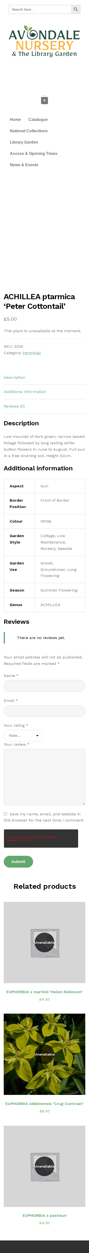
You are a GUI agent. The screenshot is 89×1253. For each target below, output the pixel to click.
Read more (47, 976)
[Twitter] (44, 73)
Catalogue (38, 119)
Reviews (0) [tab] (14, 406)
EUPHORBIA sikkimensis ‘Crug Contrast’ (44, 1103)
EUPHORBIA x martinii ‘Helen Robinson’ (44, 991)
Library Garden (24, 142)
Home (15, 119)
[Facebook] (33, 73)
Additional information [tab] (25, 391)
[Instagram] (56, 73)
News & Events (24, 165)
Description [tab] (14, 377)
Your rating (16, 725)
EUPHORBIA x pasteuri (45, 1215)
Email (11, 700)
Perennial (32, 352)
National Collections (29, 131)
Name (11, 675)
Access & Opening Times (33, 153)
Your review (16, 744)
